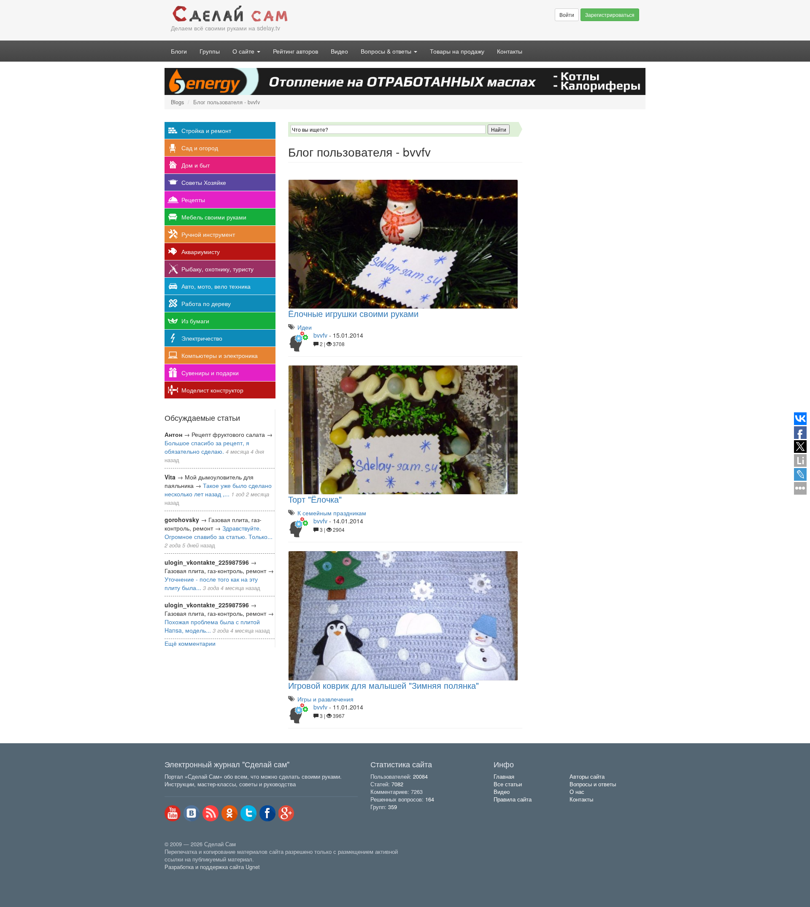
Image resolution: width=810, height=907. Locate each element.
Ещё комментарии (190, 643)
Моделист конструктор (212, 390)
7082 (397, 784)
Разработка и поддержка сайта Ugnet (212, 867)
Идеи (304, 327)
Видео (339, 51)
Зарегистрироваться (609, 14)
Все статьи (508, 784)
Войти (566, 14)
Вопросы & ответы (387, 51)
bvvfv (320, 335)
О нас (577, 792)
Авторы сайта (587, 776)
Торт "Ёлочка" (315, 499)
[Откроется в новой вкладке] (183, 876)
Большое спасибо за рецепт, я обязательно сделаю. (207, 447)
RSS (210, 813)
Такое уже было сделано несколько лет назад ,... (218, 489)
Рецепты (193, 199)
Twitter (248, 813)
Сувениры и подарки (210, 372)
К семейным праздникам (331, 513)
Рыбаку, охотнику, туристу (217, 269)
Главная (504, 776)
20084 (420, 776)
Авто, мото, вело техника (216, 286)
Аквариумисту (200, 251)
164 (429, 799)
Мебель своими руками (213, 217)
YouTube (173, 813)
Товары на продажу (457, 51)
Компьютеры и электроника (219, 355)
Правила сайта (513, 799)
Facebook (267, 813)
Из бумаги (195, 321)
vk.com (192, 813)
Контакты (509, 51)
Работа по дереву (206, 303)
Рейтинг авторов (295, 51)
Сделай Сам (285, 14)
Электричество (201, 338)
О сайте (244, 51)
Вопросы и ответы (593, 784)
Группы (210, 51)
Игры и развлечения (325, 699)
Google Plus (286, 813)
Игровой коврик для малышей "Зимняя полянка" (383, 685)
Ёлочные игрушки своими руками (353, 313)
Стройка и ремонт (206, 130)
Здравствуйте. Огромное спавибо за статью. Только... (219, 532)
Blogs (177, 102)
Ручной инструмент (208, 234)
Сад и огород (199, 147)
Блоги (179, 51)
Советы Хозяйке (203, 182)
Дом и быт (195, 165)
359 (392, 807)
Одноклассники (229, 813)
